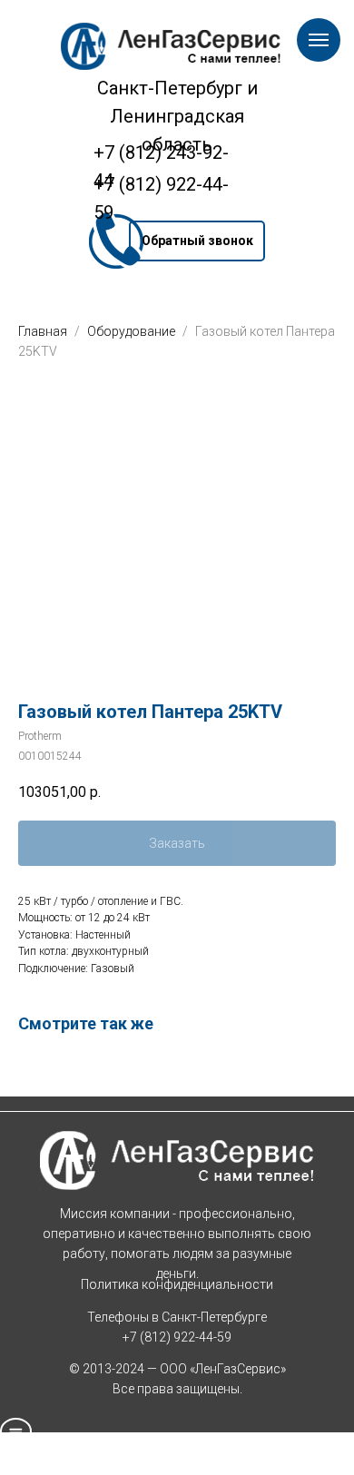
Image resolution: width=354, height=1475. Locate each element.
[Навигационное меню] (319, 40)
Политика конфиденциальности (177, 1284)
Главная (42, 331)
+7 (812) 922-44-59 (177, 1337)
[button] (197, 241)
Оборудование (132, 331)
